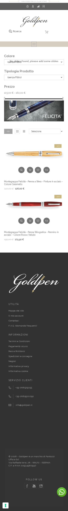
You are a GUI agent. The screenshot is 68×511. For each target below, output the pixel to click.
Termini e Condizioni (19, 341)
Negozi (12, 361)
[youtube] (34, 486)
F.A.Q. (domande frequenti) (23, 326)
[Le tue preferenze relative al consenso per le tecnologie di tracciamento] (6, 505)
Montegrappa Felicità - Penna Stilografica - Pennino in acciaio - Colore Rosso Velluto (31, 233)
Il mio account (16, 316)
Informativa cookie (18, 371)
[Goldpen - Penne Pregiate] (34, 22)
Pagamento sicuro (18, 346)
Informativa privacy (19, 366)
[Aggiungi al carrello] (30, 170)
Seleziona (36, 131)
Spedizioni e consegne (20, 356)
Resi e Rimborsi (17, 351)
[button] (17, 131)
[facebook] (27, 486)
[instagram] (41, 486)
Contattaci (14, 321)
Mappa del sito (16, 311)
